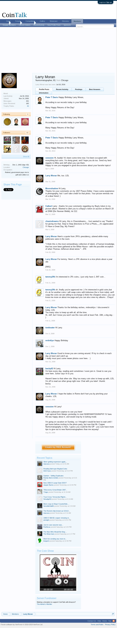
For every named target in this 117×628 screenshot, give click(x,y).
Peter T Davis (51, 97)
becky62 (49, 368)
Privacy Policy (110, 624)
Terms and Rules (97, 624)
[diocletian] (16, 149)
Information (43, 93)
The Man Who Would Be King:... (55, 532)
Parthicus (46, 527)
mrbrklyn (49, 340)
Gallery (42, 21)
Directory (65, 21)
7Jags (45, 492)
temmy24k (50, 277)
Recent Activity (62, 89)
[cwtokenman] (25, 122)
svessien (49, 158)
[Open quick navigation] (113, 614)
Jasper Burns (48, 485)
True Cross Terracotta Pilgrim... (55, 497)
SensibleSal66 (48, 506)
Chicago (26, 167)
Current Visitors (24, 25)
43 (28, 106)
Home (8, 21)
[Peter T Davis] (16, 122)
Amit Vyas (47, 471)
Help (99, 621)
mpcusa (46, 464)
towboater (50, 327)
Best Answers (94, 89)
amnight (46, 520)
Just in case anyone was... (53, 525)
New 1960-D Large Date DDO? (55, 483)
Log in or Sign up (105, 2)
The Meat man (48, 534)
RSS (114, 621)
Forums (18, 21)
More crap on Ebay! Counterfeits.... (56, 504)
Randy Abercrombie (50, 478)
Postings (78, 89)
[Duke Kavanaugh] (25, 140)
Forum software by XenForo (22, 624)
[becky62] (7, 140)
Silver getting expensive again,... (55, 462)
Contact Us (92, 621)
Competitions (30, 21)
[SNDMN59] (16, 140)
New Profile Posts (54, 25)
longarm (46, 541)
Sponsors (67, 25)
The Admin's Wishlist (44, 604)
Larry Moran (51, 175)
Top (109, 621)
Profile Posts (44, 89)
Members (77, 21)
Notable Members (9, 25)
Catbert (48, 206)
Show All (26, 156)
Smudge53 (47, 499)
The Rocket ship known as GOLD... (56, 511)
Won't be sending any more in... (55, 539)
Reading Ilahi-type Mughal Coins (55, 469)
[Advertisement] (58, 50)
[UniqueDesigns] (25, 149)
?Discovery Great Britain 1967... (55, 490)
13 (27, 132)
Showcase (53, 21)
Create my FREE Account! (58, 447)
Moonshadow (51, 188)
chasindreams (52, 221)
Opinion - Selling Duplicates (53, 476)
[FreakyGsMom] (7, 149)
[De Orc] (7, 122)
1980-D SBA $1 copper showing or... (56, 518)
